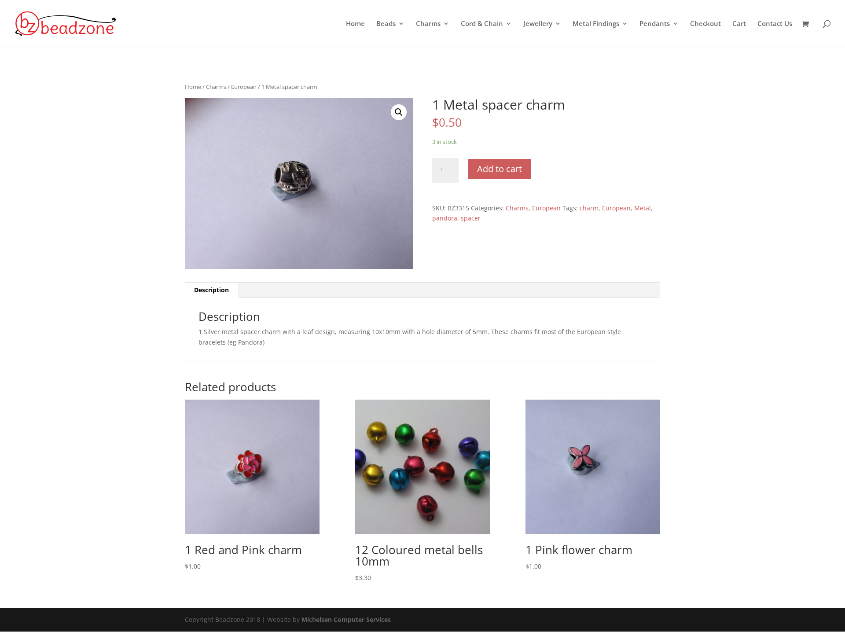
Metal (642, 208)
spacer (471, 218)
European (244, 87)
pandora (444, 218)
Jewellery (537, 24)
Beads (386, 24)
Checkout (705, 24)
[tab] (211, 290)
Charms (428, 24)
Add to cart (499, 169)
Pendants (654, 24)
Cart (739, 24)
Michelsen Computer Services (346, 619)
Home (355, 24)
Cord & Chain (482, 24)
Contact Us (774, 24)
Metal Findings (596, 24)
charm (589, 208)
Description (211, 290)
